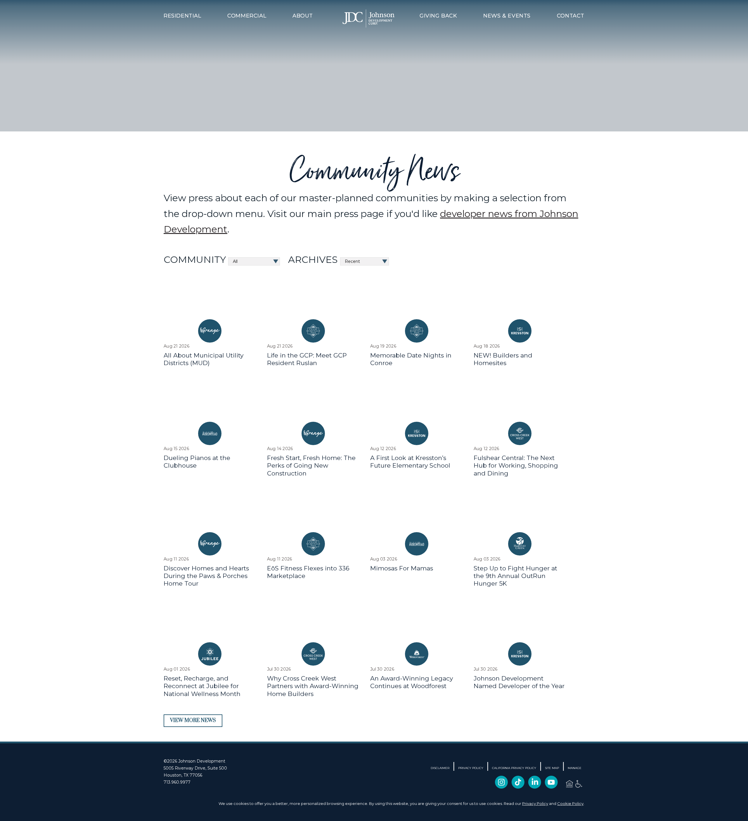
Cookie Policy (570, 803)
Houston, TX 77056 (183, 775)
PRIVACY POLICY (470, 768)
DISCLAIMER (440, 768)
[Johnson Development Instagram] (501, 785)
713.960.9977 (177, 782)
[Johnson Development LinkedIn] (534, 785)
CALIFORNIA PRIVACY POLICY (514, 768)
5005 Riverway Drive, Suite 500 (195, 768)
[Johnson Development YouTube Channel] (551, 785)
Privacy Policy (535, 803)
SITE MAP (552, 768)
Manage (574, 768)
